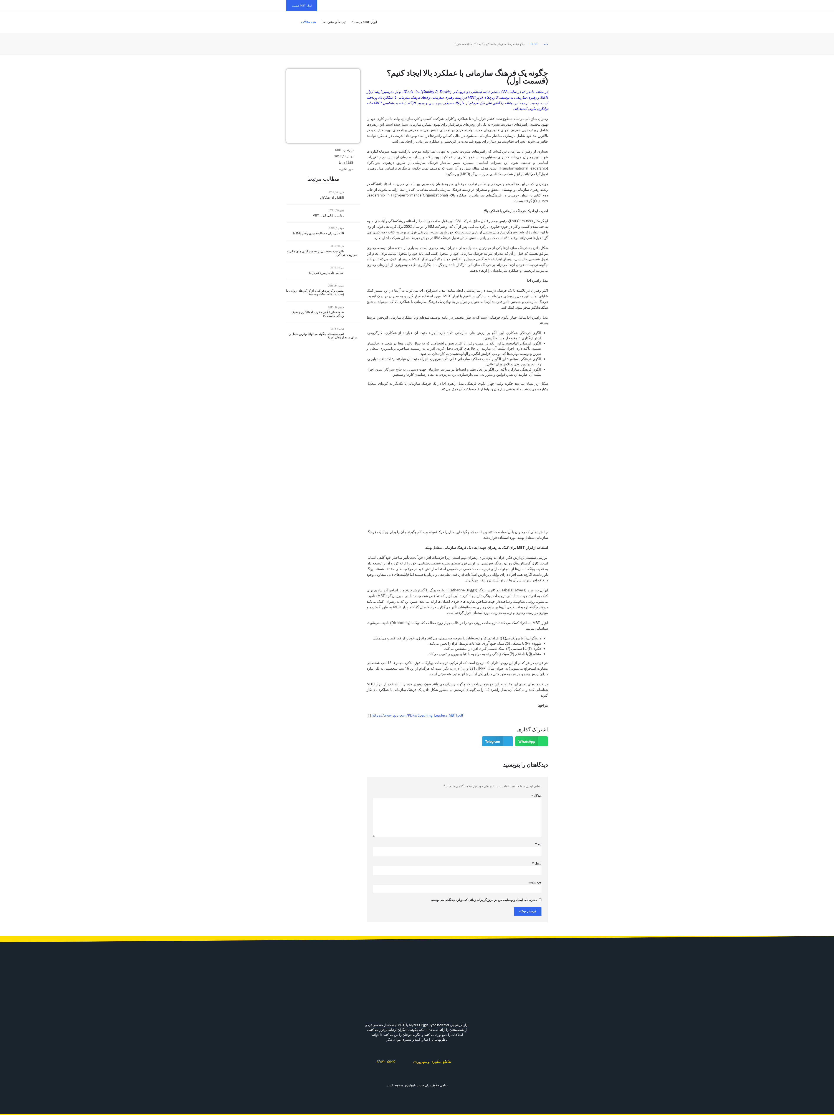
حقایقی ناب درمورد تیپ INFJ (326, 273)
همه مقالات (308, 22)
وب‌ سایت (535, 882)
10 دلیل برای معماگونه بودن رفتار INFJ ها (318, 233)
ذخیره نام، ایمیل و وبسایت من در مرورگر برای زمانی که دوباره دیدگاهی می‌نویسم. (484, 900)
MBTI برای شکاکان (332, 197)
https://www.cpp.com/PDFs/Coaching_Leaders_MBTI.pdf (417, 715)
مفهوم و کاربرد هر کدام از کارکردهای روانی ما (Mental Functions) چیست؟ (315, 292)
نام (538, 844)
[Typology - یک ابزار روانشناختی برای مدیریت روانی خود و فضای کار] (534, 22)
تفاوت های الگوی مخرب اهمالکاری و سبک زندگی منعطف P (317, 314)
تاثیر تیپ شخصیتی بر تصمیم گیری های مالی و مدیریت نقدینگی (322, 253)
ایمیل (536, 863)
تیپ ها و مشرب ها (334, 22)
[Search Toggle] (291, 22)
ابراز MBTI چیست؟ (364, 22)
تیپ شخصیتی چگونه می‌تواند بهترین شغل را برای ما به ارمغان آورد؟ (323, 335)
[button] (531, 741)
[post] (351, 195)
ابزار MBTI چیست (302, 5)
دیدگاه (536, 796)
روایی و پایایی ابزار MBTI (328, 215)
